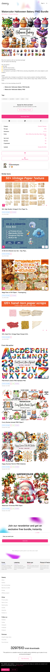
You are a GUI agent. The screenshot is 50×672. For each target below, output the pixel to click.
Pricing (3, 590)
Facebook (4, 627)
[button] (46, 3)
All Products (5, 14)
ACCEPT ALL (5, 669)
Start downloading (6, 585)
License (3, 607)
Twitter (3, 622)
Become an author (6, 587)
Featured (14, 212)
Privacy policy (5, 599)
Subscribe (25, 540)
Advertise (4, 610)
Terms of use (4, 602)
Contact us (4, 612)
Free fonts (4, 639)
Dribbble (4, 619)
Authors (3, 582)
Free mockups (5, 642)
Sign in (42, 3)
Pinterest (4, 630)
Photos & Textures (13, 14)
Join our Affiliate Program (25, 109)
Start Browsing (25, 658)
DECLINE (14, 669)
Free (13, 383)
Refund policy (5, 605)
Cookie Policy (20, 665)
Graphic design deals (6, 637)
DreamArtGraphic (14, 164)
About (3, 580)
